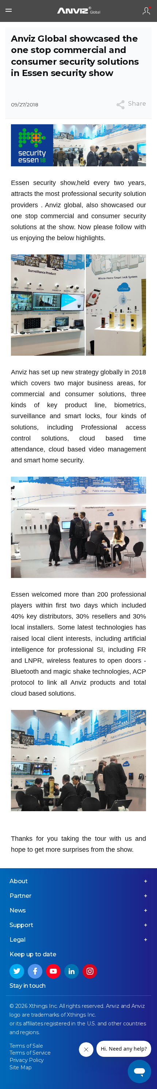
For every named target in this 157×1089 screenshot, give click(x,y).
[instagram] (90, 971)
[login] (146, 11)
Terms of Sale (26, 1046)
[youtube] (53, 971)
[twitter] (16, 971)
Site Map (20, 1067)
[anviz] (78, 11)
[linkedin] (71, 971)
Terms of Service (30, 1053)
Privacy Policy (26, 1060)
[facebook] (35, 971)
